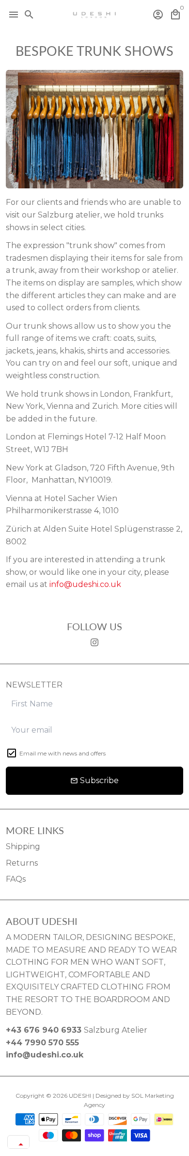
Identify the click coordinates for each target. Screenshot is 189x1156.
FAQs (16, 879)
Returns (22, 863)
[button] (18, 1144)
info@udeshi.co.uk (85, 584)
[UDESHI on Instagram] (94, 642)
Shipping (23, 846)
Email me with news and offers (62, 753)
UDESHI (80, 1095)
